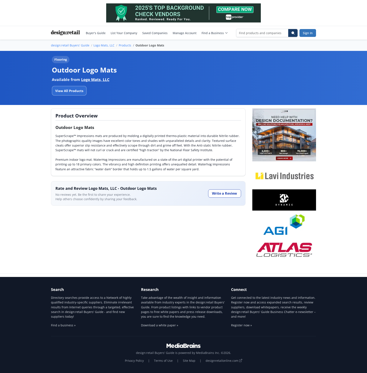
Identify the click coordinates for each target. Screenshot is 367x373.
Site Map (189, 361)
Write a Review (224, 193)
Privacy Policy (134, 361)
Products (125, 45)
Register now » (241, 325)
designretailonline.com (222, 361)
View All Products (69, 91)
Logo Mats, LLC (103, 45)
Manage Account (184, 33)
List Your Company (124, 33)
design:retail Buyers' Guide (70, 45)
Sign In (308, 33)
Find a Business (213, 33)
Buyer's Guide (96, 33)
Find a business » (63, 325)
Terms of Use (163, 361)
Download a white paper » (159, 325)
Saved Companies (155, 33)
